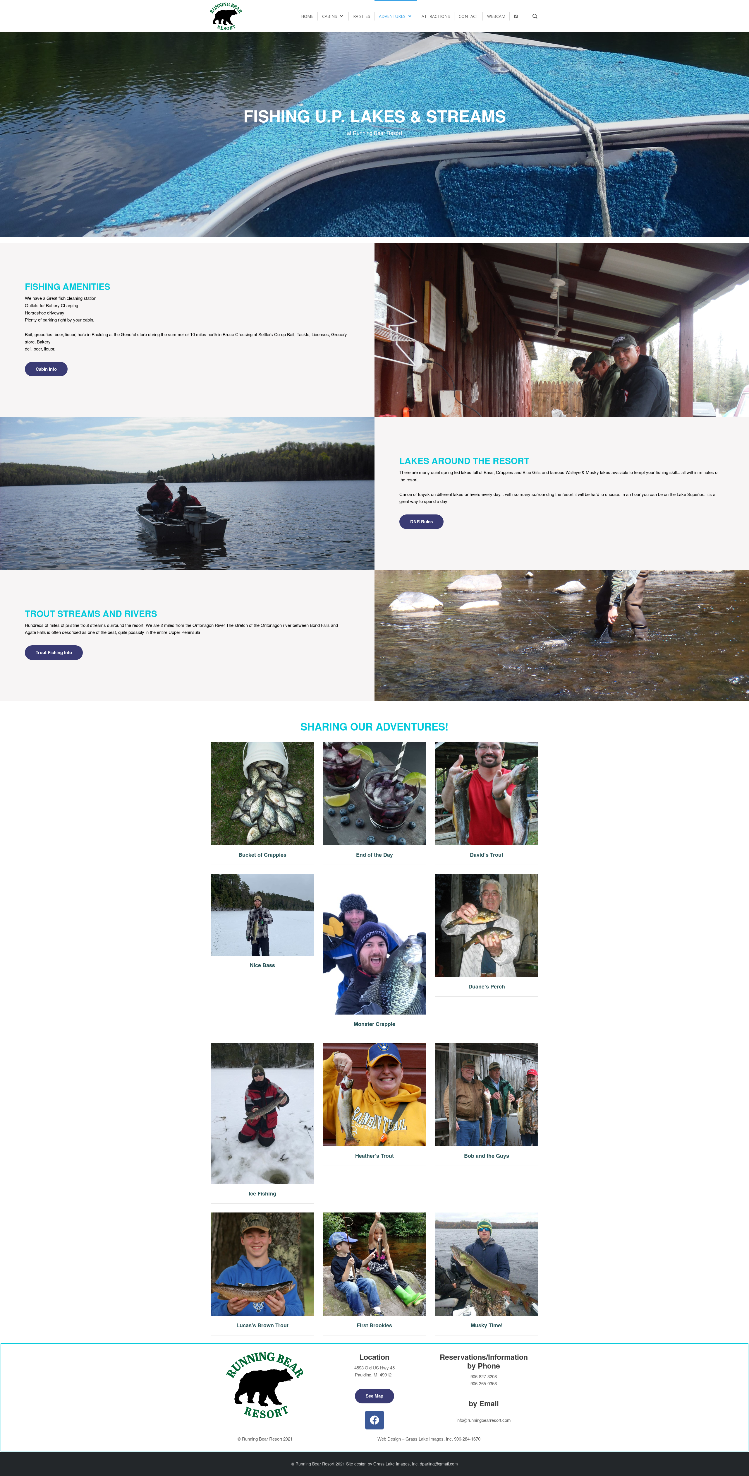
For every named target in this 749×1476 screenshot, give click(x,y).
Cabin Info (46, 369)
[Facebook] (374, 1420)
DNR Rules (421, 521)
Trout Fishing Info (54, 652)
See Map (374, 1396)
